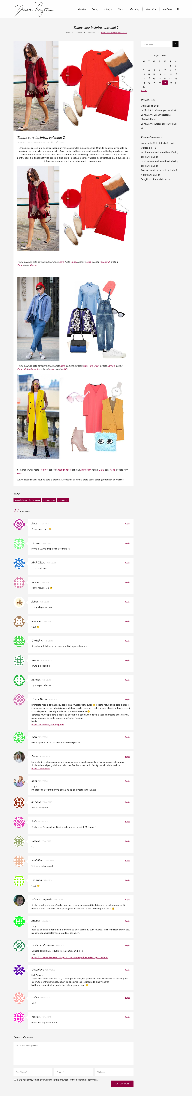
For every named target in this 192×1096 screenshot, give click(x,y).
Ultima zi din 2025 (150, 106)
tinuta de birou (49, 500)
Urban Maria (39, 699)
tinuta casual (34, 500)
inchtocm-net (148, 152)
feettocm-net (148, 170)
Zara (61, 262)
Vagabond (104, 262)
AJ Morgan (85, 470)
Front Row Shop (91, 366)
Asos (88, 262)
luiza (34, 780)
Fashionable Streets (43, 945)
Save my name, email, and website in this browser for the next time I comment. (57, 1080)
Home (67, 32)
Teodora (36, 756)
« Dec (144, 90)
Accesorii (91, 32)
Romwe (111, 366)
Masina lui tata (148, 119)
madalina (37, 860)
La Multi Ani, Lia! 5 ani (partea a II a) (158, 110)
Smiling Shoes (63, 470)
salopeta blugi (21, 500)
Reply (127, 523)
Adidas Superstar (31, 369)
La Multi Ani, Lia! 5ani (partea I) (156, 115)
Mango (73, 262)
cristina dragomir (42, 899)
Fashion (78, 32)
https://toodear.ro (41, 768)
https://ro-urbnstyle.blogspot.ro (48, 724)
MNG (64, 369)
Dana (30, 142)
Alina (35, 601)
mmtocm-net (148, 161)
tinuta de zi (63, 500)
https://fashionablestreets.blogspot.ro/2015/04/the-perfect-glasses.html (70, 957)
